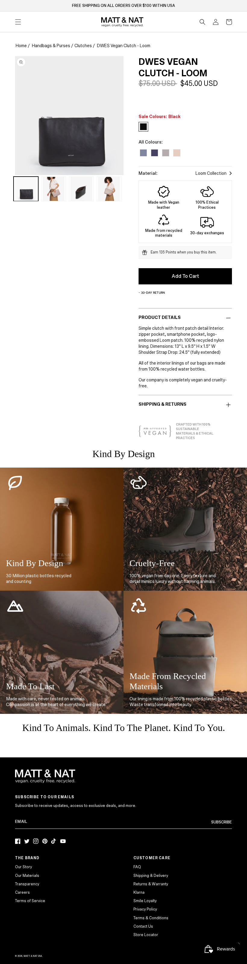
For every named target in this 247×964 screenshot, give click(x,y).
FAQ (137, 867)
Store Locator (145, 935)
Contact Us (143, 926)
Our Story (23, 867)
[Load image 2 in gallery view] (53, 189)
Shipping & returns (162, 404)
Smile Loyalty (145, 901)
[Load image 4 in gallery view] (109, 189)
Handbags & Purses (51, 45)
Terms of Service (30, 901)
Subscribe (221, 822)
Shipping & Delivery (150, 876)
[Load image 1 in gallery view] (26, 189)
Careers (22, 892)
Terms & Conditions (150, 918)
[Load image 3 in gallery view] (81, 189)
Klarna (139, 892)
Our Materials (27, 876)
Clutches (83, 45)
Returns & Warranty (150, 884)
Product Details (160, 317)
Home (21, 45)
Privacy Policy (145, 909)
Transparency (27, 884)
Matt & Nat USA (32, 956)
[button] (202, 22)
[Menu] (18, 22)
